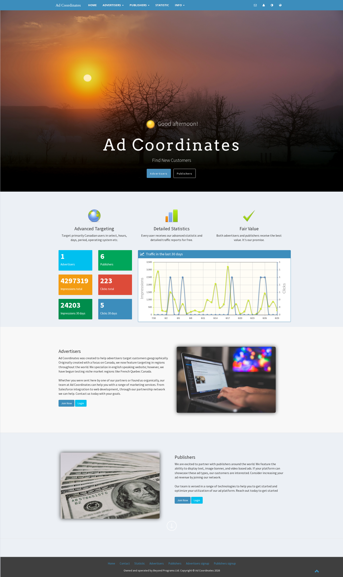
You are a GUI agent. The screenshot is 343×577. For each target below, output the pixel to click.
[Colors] (272, 5)
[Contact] (255, 5)
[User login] (264, 5)
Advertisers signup (197, 563)
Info (179, 5)
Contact (125, 563)
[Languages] (280, 5)
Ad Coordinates (68, 5)
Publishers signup (225, 563)
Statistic (162, 5)
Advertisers (112, 5)
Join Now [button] (66, 403)
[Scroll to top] (317, 571)
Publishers (138, 5)
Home (92, 5)
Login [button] (81, 403)
